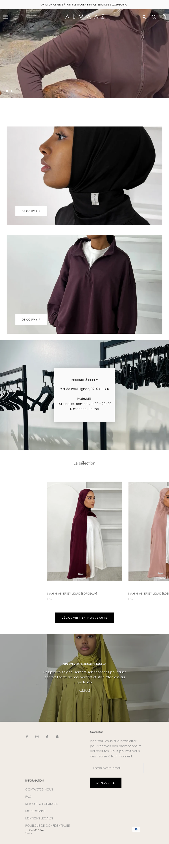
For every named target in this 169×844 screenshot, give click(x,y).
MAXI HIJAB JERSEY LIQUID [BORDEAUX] (72, 593)
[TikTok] (47, 736)
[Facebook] (26, 736)
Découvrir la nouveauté (85, 618)
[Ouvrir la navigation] (5, 17)
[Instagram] (37, 736)
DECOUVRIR (21, 77)
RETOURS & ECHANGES (41, 804)
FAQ (28, 796)
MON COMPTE (35, 811)
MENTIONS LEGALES (39, 818)
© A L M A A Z (36, 830)
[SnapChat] (57, 736)
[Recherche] (154, 16)
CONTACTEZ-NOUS (39, 789)
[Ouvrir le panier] (164, 16)
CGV (28, 833)
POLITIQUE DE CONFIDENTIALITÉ (47, 825)
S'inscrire (105, 783)
